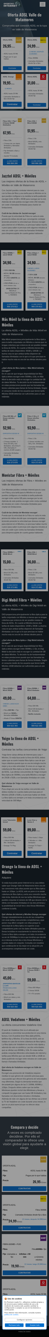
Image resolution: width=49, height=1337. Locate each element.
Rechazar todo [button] (14, 1325)
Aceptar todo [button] (35, 1325)
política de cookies (11, 1315)
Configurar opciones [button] (24, 1320)
